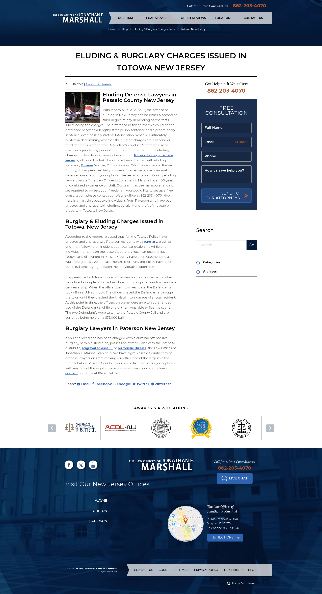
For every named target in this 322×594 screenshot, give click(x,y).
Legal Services (157, 18)
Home (112, 29)
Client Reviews (193, 18)
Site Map (182, 570)
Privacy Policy (206, 570)
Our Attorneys (222, 196)
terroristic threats (132, 348)
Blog (125, 29)
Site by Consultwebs (244, 583)
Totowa (87, 165)
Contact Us (253, 18)
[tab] (226, 262)
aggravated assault (97, 348)
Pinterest (162, 384)
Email (85, 384)
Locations (224, 18)
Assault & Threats (99, 84)
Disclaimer (233, 570)
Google (125, 384)
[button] (226, 262)
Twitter (143, 384)
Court (164, 570)
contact (71, 373)
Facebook (103, 384)
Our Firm (126, 18)
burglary (150, 241)
